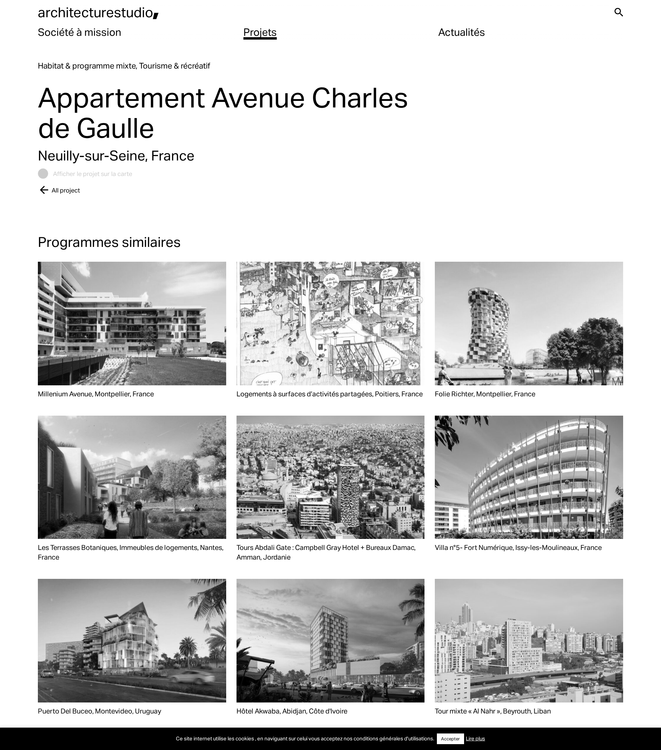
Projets (260, 31)
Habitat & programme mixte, (88, 66)
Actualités (461, 31)
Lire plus (475, 738)
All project (66, 190)
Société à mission (79, 31)
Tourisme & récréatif (174, 66)
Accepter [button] (450, 738)
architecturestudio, (98, 12)
